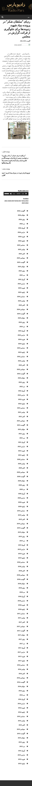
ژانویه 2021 (21, 455)
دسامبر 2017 (21, 613)
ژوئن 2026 (22, 219)
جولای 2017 (21, 635)
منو (29, 17)
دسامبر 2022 (21, 356)
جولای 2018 (21, 583)
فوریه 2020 (21, 502)
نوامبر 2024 (21, 301)
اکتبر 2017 (22, 622)
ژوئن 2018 (22, 588)
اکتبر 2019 (22, 519)
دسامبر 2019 (21, 511)
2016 (23, 201)
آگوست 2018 (21, 579)
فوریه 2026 (21, 236)
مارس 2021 (21, 446)
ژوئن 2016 (22, 690)
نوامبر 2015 (21, 720)
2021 (6, 201)
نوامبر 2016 (21, 669)
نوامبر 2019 (21, 515)
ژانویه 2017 (21, 660)
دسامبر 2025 (21, 245)
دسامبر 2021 (21, 408)
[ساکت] (11, 194)
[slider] (6, 193)
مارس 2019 (21, 549)
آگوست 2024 (21, 313)
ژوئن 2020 (22, 485)
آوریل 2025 (21, 279)
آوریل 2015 (21, 750)
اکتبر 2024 (22, 305)
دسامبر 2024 (21, 296)
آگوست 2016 (21, 682)
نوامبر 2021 (21, 412)
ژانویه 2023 (21, 352)
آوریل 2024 (21, 331)
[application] (16, 193)
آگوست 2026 (21, 211)
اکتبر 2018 (22, 571)
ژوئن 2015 (22, 742)
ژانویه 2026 (21, 241)
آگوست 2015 (21, 733)
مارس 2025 (21, 283)
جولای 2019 (21, 532)
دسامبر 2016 (21, 665)
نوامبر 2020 (21, 463)
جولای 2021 (21, 429)
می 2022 (22, 386)
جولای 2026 (21, 215)
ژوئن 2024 (22, 322)
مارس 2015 (21, 755)
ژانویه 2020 (21, 506)
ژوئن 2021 (22, 433)
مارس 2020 (21, 498)
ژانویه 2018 (21, 609)
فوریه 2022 (21, 399)
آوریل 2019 (21, 545)
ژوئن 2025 (22, 271)
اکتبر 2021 (22, 416)
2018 (16, 201)
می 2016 (22, 695)
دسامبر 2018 (21, 562)
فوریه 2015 (21, 759)
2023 (23, 203)
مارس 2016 (21, 703)
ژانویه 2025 (21, 292)
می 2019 (22, 541)
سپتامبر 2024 (21, 309)
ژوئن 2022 (22, 382)
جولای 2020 (21, 481)
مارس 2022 (21, 395)
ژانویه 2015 (21, 763)
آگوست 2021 (21, 425)
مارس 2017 (21, 652)
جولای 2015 (21, 738)
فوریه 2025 (21, 288)
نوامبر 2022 (21, 361)
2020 (9, 201)
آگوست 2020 (21, 476)
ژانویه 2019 (21, 558)
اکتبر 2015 (22, 725)
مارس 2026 (21, 232)
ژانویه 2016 (21, 712)
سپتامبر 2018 (21, 575)
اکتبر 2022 (22, 365)
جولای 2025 (21, 266)
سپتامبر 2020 (21, 472)
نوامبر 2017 (21, 618)
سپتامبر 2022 (21, 369)
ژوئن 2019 (22, 536)
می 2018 (22, 592)
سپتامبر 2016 (21, 678)
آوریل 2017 (21, 648)
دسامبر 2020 (21, 459)
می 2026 (22, 223)
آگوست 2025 (21, 262)
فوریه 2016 (21, 708)
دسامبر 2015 (21, 716)
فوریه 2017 (21, 656)
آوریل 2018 (21, 596)
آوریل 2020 (21, 493)
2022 (26, 203)
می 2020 (22, 489)
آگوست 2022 (21, 373)
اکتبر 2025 (22, 253)
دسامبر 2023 (21, 348)
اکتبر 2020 (22, 468)
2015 (26, 201)
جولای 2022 (21, 378)
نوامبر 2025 (21, 249)
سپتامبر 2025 (21, 258)
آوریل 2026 (21, 228)
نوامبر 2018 (21, 566)
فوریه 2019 (21, 553)
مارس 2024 (21, 335)
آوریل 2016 (21, 699)
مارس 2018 (21, 601)
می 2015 (22, 746)
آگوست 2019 (21, 528)
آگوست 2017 (21, 630)
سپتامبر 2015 (21, 729)
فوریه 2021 (21, 451)
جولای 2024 (21, 318)
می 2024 (22, 326)
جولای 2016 (21, 686)
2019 (13, 201)
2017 (20, 201)
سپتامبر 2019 (21, 523)
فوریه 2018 (21, 605)
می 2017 (22, 643)
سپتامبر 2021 (21, 421)
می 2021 (22, 438)
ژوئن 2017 (22, 639)
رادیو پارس (16, 4)
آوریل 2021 (21, 442)
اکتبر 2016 (22, 673)
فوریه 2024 (21, 339)
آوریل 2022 (21, 391)
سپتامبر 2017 (21, 626)
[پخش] (26, 194)
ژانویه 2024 (21, 343)
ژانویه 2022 (21, 403)
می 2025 (22, 275)
